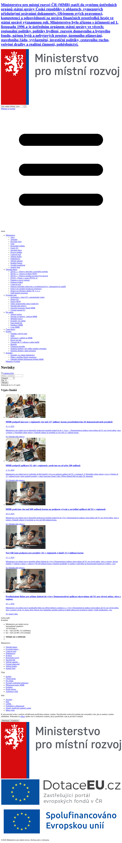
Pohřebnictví (15, 259)
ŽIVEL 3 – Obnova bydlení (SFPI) (23, 274)
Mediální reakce (16, 319)
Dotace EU (14, 299)
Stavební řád (10, 660)
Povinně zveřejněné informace (17, 683)
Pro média (9, 312)
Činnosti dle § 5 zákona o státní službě (24, 342)
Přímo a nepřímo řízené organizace (23, 357)
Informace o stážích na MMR (21, 338)
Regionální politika (17, 246)
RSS (7, 702)
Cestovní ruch (15, 254)
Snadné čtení (15, 267)
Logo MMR (15, 327)
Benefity (13, 344)
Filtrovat (5, 383)
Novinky (9, 700)
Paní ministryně (16, 323)
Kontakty (9, 353)
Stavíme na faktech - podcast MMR (23, 317)
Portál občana (12, 689)
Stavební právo (16, 250)
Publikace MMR (16, 325)
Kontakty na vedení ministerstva (22, 355)
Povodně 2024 (15, 242)
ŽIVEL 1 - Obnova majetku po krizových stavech (29, 276)
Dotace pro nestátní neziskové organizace (26, 289)
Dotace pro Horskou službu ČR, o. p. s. (25, 291)
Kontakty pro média (17, 321)
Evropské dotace (13, 649)
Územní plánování (13, 664)
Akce (12, 237)
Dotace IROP (15, 302)
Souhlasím (14, 721)
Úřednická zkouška (17, 346)
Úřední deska (11, 679)
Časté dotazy (10, 329)
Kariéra (8, 331)
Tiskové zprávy (16, 314)
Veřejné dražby (16, 257)
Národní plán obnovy (18, 306)
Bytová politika (16, 252)
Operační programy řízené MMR (22, 308)
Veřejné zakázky (16, 261)
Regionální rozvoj (12, 658)
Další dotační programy (19, 293)
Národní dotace (11, 269)
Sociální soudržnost (17, 265)
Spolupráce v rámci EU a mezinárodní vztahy (27, 297)
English (12, 109)
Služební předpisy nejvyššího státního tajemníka (28, 349)
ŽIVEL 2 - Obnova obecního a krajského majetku (29, 272)
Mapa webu (10, 710)
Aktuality (14, 239)
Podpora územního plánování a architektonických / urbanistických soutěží (38, 287)
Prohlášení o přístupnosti (15, 706)
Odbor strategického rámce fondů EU (24, 304)
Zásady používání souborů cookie (18, 708)
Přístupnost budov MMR (15, 685)
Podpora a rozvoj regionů (20, 280)
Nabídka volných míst (18, 334)
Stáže (12, 336)
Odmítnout (5, 721)
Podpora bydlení (16, 282)
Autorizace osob (12, 691)
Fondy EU (14, 248)
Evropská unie (11, 295)
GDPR (9, 704)
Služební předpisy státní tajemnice (23, 351)
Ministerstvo (10, 235)
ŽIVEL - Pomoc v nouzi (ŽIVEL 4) (23, 278)
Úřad (12, 244)
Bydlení (9, 656)
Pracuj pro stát (15, 340)
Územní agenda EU (17, 310)
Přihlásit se (5, 109)
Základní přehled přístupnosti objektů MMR (27, 359)
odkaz (22, 716)
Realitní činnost (16, 263)
